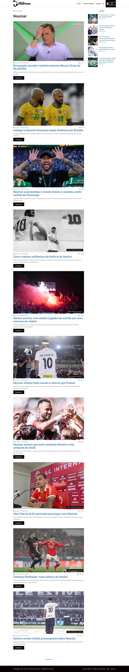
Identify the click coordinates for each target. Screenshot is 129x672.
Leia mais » (18, 78)
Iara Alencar (17, 62)
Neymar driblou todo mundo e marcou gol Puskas (44, 382)
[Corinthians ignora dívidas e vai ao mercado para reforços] (93, 30)
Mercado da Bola (89, 3)
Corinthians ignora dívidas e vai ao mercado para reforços (107, 27)
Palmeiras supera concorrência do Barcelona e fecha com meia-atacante (107, 38)
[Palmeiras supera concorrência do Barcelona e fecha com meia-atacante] (93, 40)
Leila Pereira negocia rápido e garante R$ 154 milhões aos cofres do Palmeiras (107, 60)
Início (78, 3)
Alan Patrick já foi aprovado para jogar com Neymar (45, 513)
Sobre (108, 669)
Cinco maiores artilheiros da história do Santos (42, 256)
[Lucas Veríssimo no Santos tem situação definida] (93, 19)
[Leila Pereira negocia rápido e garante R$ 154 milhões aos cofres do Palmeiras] (93, 62)
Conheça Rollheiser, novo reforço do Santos (40, 576)
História (98, 3)
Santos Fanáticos (87, 669)
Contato (113, 669)
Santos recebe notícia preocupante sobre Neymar (44, 638)
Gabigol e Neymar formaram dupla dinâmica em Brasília (48, 130)
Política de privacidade (99, 669)
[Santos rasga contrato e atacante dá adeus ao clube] (93, 51)
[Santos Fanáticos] (22, 3)
